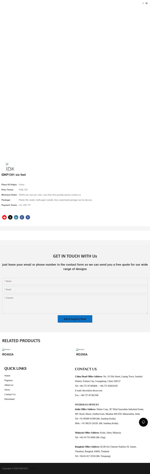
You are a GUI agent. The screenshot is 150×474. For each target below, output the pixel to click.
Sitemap (33, 468)
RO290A (81, 354)
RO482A (7, 354)
